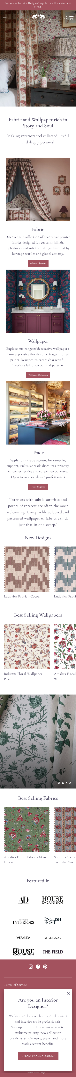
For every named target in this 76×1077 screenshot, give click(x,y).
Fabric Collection (38, 263)
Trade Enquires (38, 486)
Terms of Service (15, 985)
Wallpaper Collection (38, 375)
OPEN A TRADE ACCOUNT (38, 1056)
